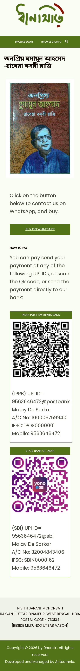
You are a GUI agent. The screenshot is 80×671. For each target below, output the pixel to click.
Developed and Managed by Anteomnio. (40, 661)
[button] (67, 41)
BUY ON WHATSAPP (40, 229)
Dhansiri (40, 30)
